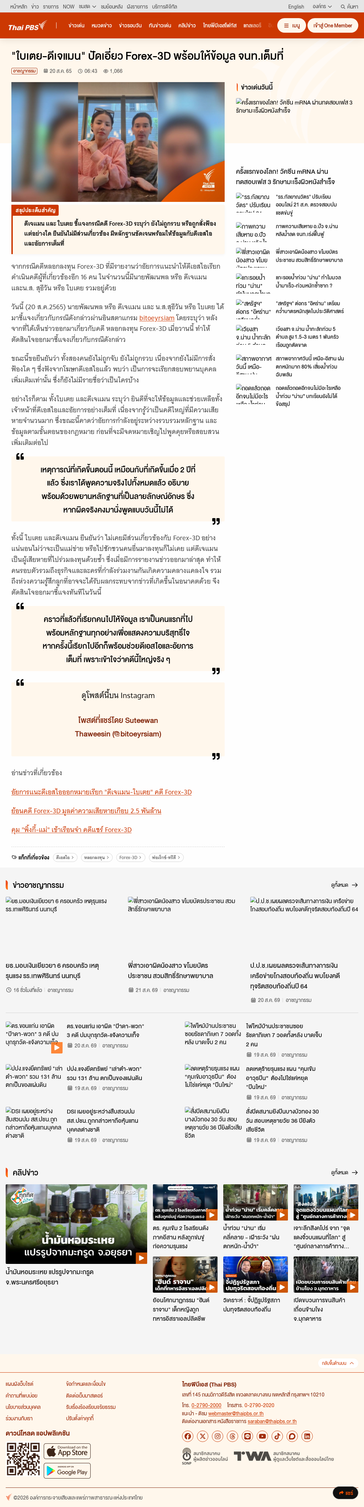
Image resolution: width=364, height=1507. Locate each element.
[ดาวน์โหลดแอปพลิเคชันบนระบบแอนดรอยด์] (67, 1470)
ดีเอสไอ (63, 857)
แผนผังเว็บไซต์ (19, 1383)
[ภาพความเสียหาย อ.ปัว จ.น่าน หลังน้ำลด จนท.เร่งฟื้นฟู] (254, 232)
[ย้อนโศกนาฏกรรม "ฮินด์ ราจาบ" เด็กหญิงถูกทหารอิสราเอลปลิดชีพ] (185, 1274)
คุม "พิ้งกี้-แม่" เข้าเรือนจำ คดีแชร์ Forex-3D (71, 830)
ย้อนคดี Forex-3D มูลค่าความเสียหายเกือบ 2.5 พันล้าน (86, 811)
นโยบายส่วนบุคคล (23, 1406)
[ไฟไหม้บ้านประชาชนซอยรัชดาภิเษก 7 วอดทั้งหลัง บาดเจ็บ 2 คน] (213, 1037)
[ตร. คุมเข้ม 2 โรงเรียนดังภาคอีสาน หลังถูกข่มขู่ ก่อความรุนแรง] (185, 1202)
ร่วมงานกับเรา (19, 1418)
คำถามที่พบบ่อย (21, 1395)
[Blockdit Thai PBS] (292, 1436)
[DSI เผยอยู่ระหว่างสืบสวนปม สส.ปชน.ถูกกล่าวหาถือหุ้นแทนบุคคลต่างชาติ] (34, 1123)
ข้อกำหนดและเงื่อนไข (86, 1383)
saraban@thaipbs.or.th (272, 1421)
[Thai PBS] (28, 25)
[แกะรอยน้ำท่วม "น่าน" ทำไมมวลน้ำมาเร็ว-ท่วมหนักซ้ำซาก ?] (254, 283)
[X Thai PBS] (202, 1436)
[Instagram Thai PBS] (217, 1436)
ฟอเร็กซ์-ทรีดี (164, 857)
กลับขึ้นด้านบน (334, 1363)
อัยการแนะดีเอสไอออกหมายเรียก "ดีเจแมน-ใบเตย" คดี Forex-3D (101, 792)
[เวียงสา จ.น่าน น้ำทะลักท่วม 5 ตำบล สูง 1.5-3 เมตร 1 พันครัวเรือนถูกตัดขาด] (254, 335)
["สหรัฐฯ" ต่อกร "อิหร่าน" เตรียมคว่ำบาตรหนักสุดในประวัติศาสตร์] (254, 309)
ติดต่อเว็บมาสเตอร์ (84, 1395)
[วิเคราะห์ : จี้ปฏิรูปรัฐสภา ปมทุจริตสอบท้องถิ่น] (255, 1274)
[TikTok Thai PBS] (277, 1436)
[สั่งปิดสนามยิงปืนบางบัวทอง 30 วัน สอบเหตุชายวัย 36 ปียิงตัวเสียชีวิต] (213, 1123)
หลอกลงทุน (94, 857)
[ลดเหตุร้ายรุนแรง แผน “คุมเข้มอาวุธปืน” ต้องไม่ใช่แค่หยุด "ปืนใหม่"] (213, 1080)
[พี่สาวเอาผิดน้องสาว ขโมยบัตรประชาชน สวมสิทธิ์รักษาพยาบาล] (254, 258)
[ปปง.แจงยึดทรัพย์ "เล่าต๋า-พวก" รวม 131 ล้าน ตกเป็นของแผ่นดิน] (34, 1080)
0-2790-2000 (206, 1405)
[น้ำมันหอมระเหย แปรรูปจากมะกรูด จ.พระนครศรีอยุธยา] (76, 1224)
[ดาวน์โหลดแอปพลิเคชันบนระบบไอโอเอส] (67, 1451)
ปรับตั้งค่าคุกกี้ (79, 1418)
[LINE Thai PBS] (247, 1436)
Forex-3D (128, 857)
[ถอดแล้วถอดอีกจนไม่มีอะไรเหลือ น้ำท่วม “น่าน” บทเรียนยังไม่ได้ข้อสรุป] (254, 394)
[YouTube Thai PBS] (262, 1436)
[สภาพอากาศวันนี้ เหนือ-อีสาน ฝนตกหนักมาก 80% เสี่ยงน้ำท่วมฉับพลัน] (254, 364)
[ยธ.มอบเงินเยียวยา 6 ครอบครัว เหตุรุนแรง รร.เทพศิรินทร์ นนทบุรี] (60, 927)
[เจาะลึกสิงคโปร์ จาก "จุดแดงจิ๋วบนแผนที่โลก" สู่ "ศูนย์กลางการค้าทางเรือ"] (326, 1202)
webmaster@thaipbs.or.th (236, 1413)
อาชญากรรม (24, 71)
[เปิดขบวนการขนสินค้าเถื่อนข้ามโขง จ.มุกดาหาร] (326, 1274)
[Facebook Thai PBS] (187, 1436)
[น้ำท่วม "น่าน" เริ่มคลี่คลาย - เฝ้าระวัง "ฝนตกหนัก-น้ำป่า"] (255, 1202)
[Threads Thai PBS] (232, 1436)
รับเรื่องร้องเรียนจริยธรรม (91, 1406)
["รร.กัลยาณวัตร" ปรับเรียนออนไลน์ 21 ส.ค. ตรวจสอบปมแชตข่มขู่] (254, 203)
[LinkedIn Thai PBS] (307, 1436)
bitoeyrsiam (157, 318)
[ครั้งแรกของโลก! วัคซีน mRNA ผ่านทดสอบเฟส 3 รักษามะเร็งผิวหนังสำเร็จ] (294, 131)
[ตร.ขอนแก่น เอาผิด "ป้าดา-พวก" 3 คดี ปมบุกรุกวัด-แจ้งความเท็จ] (34, 1037)
